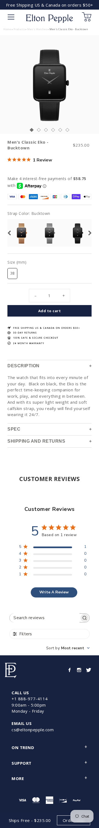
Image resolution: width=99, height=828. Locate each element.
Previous (8, 232)
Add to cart (49, 310)
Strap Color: (28, 213)
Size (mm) (17, 262)
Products (19, 29)
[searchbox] (44, 617)
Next (89, 232)
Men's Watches (37, 29)
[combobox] (68, 648)
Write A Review (54, 592)
